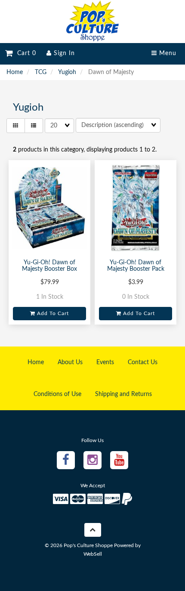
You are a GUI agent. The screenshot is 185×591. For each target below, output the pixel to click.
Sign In (63, 53)
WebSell (92, 554)
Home (14, 72)
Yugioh (67, 72)
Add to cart (52, 313)
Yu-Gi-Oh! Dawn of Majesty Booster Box (49, 266)
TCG (40, 72)
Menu (166, 53)
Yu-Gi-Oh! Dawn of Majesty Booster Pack (135, 266)
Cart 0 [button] (24, 53)
